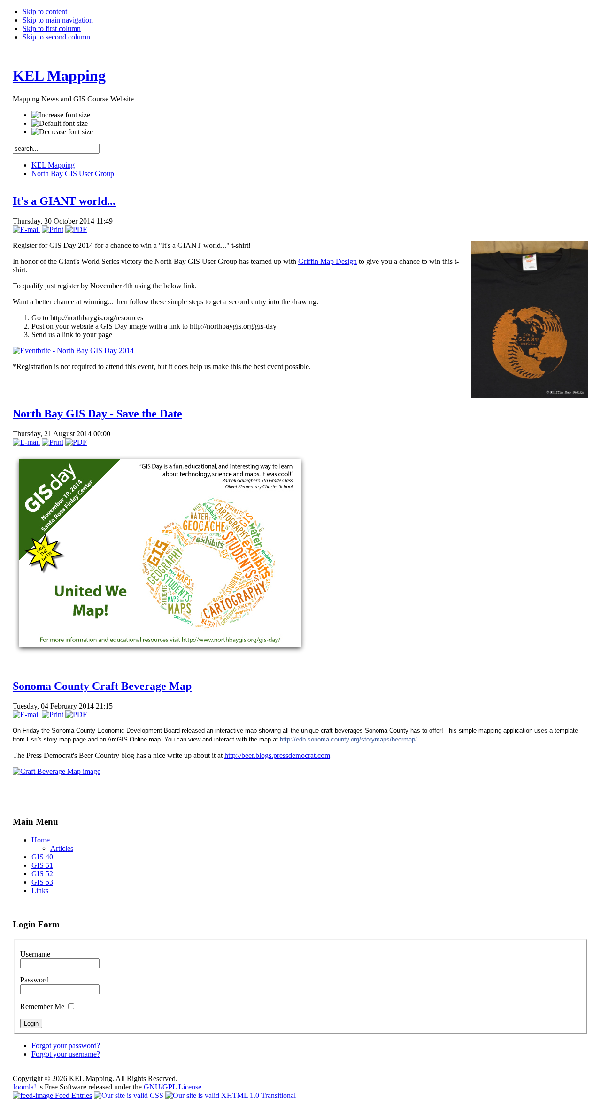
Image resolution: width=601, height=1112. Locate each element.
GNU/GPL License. (173, 1087)
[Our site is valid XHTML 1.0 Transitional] (230, 1095)
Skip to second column (56, 37)
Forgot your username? (65, 1054)
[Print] (52, 229)
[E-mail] (26, 229)
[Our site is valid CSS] (129, 1095)
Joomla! (24, 1087)
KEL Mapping (53, 165)
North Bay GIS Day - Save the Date (97, 414)
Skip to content (45, 11)
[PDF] (76, 229)
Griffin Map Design (327, 261)
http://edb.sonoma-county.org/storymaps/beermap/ (348, 739)
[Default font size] (59, 123)
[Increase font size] (60, 115)
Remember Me (43, 1007)
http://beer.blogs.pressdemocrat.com (277, 755)
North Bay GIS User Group (72, 174)
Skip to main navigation (58, 20)
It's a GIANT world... (64, 201)
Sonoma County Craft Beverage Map (102, 686)
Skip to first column (52, 28)
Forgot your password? (65, 1046)
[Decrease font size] (62, 132)
